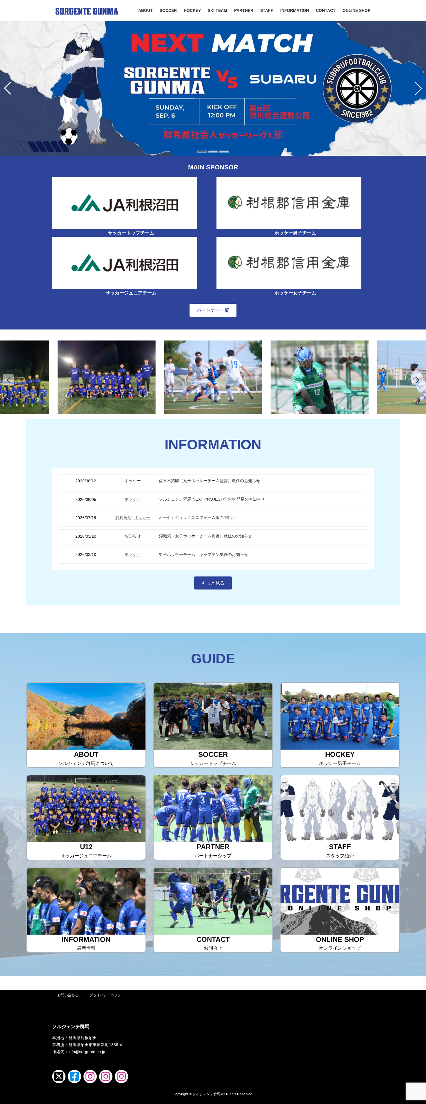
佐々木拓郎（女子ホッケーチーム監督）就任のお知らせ (209, 480)
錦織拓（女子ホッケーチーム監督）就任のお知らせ (205, 536)
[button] (202, 151)
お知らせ (123, 517)
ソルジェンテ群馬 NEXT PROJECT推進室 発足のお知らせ (212, 499)
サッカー (142, 517)
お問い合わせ (67, 995)
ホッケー (133, 480)
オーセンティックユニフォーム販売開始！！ (199, 517)
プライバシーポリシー (107, 995)
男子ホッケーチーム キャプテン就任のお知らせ (203, 554)
